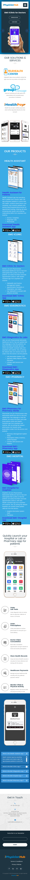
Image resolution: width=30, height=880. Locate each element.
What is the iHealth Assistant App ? (12, 753)
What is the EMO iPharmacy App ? (12, 780)
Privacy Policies (16, 864)
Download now (14, 19)
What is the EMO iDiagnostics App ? (13, 771)
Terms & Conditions (17, 861)
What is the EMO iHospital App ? (12, 776)
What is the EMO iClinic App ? (11, 766)
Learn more (14, 24)
